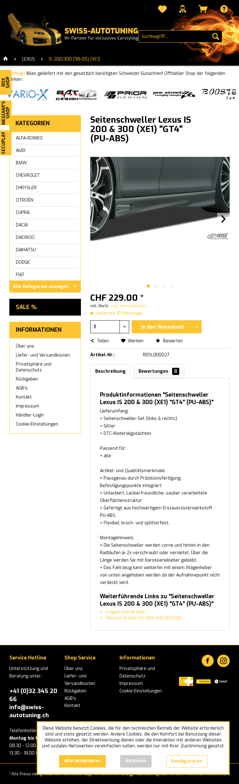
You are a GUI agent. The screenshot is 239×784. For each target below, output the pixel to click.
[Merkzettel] (162, 10)
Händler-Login (30, 415)
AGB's (22, 388)
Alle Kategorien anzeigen (40, 286)
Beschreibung (110, 371)
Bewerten (172, 341)
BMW (21, 163)
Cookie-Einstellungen (37, 424)
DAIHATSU (26, 250)
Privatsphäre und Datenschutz (33, 367)
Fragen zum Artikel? (125, 612)
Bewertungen (157, 371)
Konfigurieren (186, 761)
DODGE (23, 262)
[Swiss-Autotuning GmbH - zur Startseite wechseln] (72, 29)
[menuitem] (162, 10)
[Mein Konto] (182, 9)
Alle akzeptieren (82, 761)
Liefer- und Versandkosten (43, 355)
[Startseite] (5, 59)
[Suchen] (215, 36)
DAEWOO (25, 237)
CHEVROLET (28, 175)
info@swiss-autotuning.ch (29, 711)
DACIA (22, 225)
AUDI (20, 150)
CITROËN (24, 200)
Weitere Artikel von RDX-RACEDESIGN (142, 618)
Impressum (27, 406)
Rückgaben (27, 379)
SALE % (26, 307)
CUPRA (23, 213)
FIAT (20, 275)
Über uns (25, 346)
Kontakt (24, 397)
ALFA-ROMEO (29, 138)
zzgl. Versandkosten (128, 305)
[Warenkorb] (203, 9)
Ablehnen (135, 761)
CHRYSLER (26, 188)
